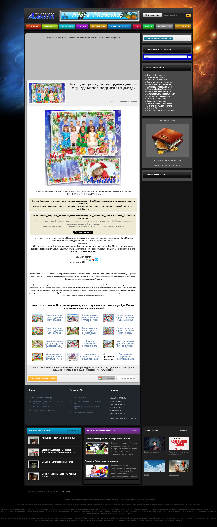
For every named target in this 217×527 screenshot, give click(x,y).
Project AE (164, 27)
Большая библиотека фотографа (102, 461)
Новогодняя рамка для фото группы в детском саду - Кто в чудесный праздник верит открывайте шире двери (54, 344)
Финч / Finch (174, 475)
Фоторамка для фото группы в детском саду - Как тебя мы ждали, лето (89, 331)
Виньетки (67, 27)
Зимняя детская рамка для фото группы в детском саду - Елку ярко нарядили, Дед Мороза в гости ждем (89, 318)
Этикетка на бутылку (156, 77)
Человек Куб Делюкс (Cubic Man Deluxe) (87, 402)
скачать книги (131, 431)
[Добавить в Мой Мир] (92, 101)
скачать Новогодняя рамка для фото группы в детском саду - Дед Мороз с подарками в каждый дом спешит (98, 285)
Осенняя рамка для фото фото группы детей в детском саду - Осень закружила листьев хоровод (54, 357)
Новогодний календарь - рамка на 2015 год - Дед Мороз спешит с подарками (89, 357)
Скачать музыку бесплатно (159, 103)
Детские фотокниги (155, 75)
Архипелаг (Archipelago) (83, 412)
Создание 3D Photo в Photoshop (57, 462)
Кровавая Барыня (152, 452)
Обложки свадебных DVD (158, 84)
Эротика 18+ (152, 108)
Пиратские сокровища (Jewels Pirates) (86, 408)
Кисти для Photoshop (156, 99)
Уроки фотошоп (120, 27)
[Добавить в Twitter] (78, 101)
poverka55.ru (65, 491)
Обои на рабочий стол (157, 80)
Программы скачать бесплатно (161, 110)
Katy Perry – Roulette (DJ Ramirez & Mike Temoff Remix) (47, 402)
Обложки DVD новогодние (158, 91)
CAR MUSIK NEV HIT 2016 (43, 410)
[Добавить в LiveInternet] (83, 101)
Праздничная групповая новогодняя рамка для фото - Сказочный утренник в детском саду (125, 357)
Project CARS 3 (79, 398)
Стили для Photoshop (156, 101)
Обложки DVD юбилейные (159, 89)
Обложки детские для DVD (159, 87)
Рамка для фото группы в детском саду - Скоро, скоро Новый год (125, 331)
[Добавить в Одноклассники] (96, 101)
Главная (33, 27)
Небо (146, 475)
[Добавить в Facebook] (74, 101)
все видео (184, 431)
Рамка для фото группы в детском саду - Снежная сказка (125, 318)
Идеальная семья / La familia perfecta (178, 453)
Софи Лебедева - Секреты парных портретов (59, 475)
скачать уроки (73, 431)
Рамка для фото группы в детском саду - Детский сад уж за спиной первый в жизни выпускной (54, 331)
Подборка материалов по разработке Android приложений (107, 439)
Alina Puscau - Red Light (42, 398)
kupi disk (92, 251)
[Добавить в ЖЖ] (100, 101)
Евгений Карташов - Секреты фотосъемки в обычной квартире (58, 451)
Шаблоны (183, 27)
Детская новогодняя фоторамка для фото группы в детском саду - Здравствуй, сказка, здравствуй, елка (89, 344)
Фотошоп (50, 27)
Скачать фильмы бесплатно (160, 106)
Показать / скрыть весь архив (123, 419)
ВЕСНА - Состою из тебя (42, 407)
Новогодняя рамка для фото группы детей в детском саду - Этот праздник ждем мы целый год (125, 344)
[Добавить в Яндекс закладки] (87, 101)
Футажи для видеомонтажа (159, 82)
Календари (98, 27)
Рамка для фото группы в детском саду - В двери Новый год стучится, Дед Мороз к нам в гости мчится (54, 318)
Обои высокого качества (158, 96)
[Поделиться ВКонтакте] (69, 101)
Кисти (148, 27)
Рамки (82, 27)
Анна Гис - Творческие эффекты (58, 438)
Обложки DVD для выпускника (160, 94)
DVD (137, 27)
